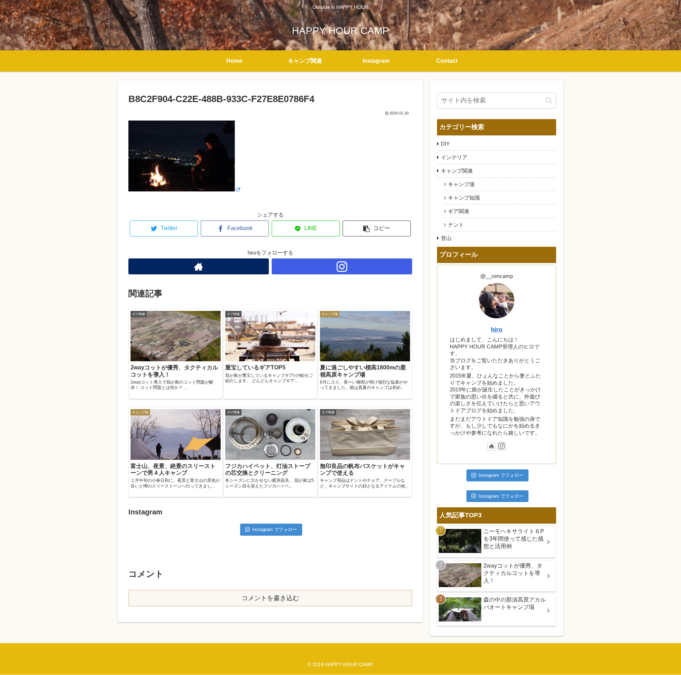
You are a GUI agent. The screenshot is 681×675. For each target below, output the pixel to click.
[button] (549, 100)
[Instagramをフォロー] (342, 266)
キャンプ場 (461, 184)
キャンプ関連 (457, 171)
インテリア (454, 157)
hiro (496, 329)
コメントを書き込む (270, 598)
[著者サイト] (198, 266)
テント (456, 225)
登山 (446, 238)
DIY (445, 144)
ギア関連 (458, 211)
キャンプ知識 (464, 198)
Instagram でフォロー (274, 529)
